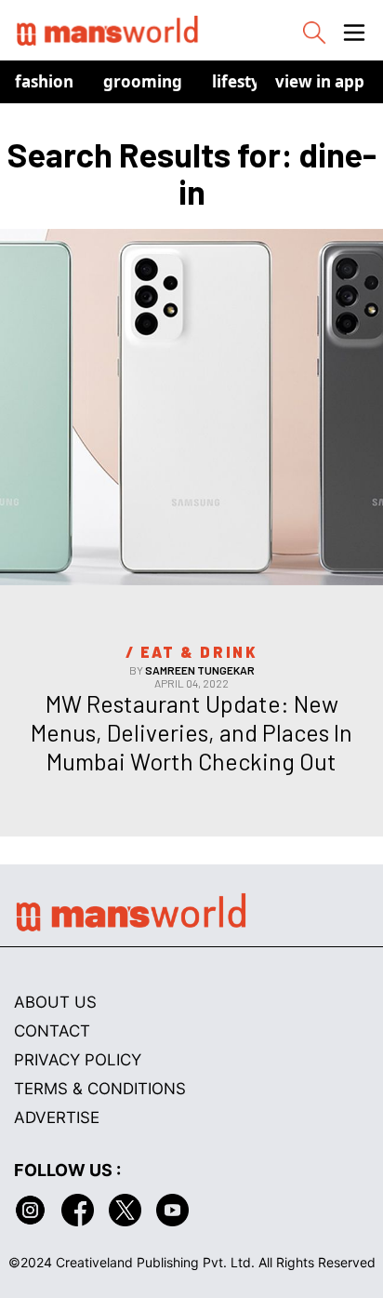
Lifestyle (243, 81)
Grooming (142, 81)
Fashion (44, 81)
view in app (319, 81)
